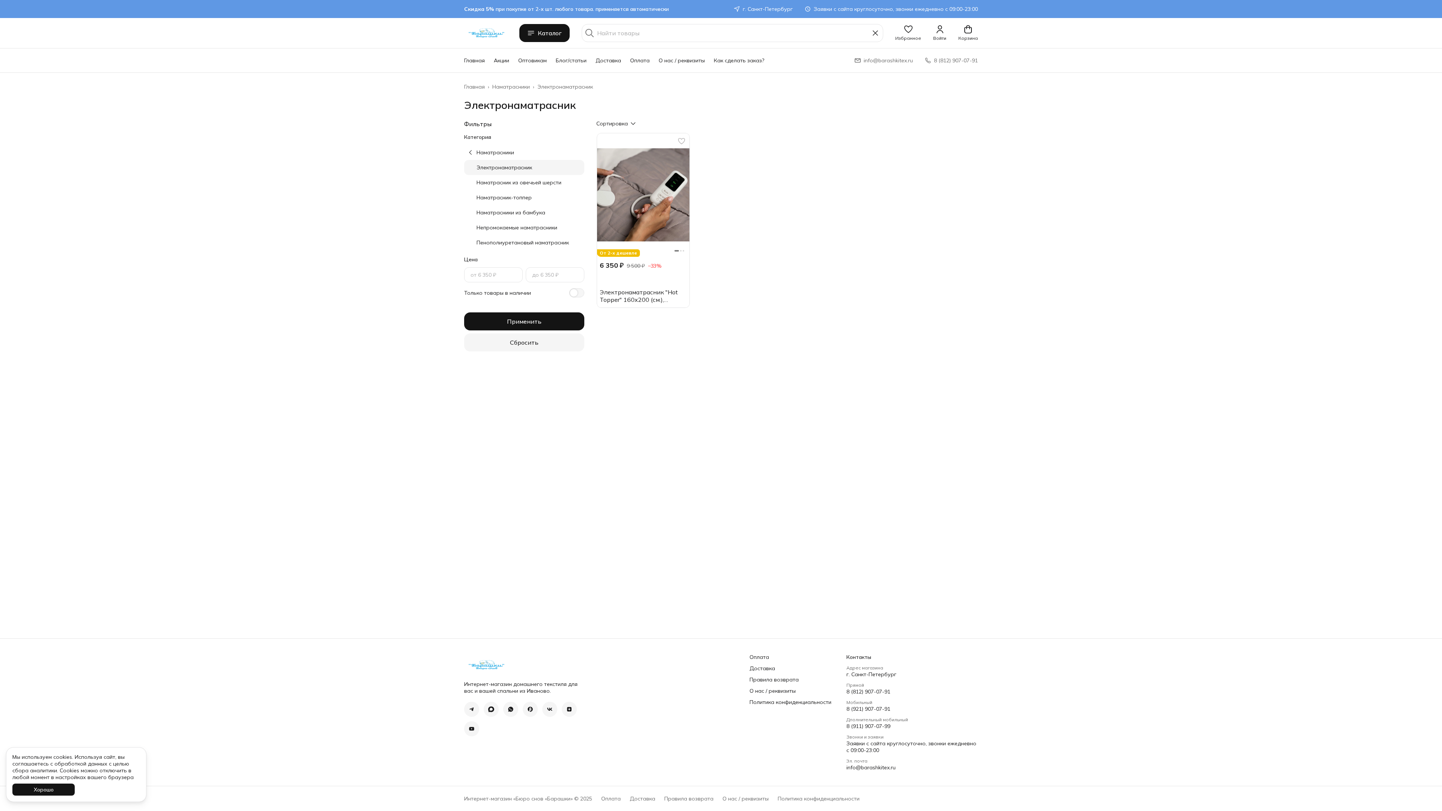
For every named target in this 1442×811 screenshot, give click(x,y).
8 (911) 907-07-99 (868, 726)
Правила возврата (774, 679)
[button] (908, 33)
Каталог (550, 33)
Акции (501, 60)
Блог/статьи (571, 60)
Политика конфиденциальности (790, 702)
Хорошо (44, 789)
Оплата (640, 60)
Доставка (608, 60)
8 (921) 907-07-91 (868, 708)
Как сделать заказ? (739, 60)
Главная (474, 60)
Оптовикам (532, 60)
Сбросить (524, 342)
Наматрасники (511, 86)
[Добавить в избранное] (681, 141)
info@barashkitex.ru (871, 767)
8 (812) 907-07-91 (868, 691)
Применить (524, 321)
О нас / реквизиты (682, 60)
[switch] (576, 292)
